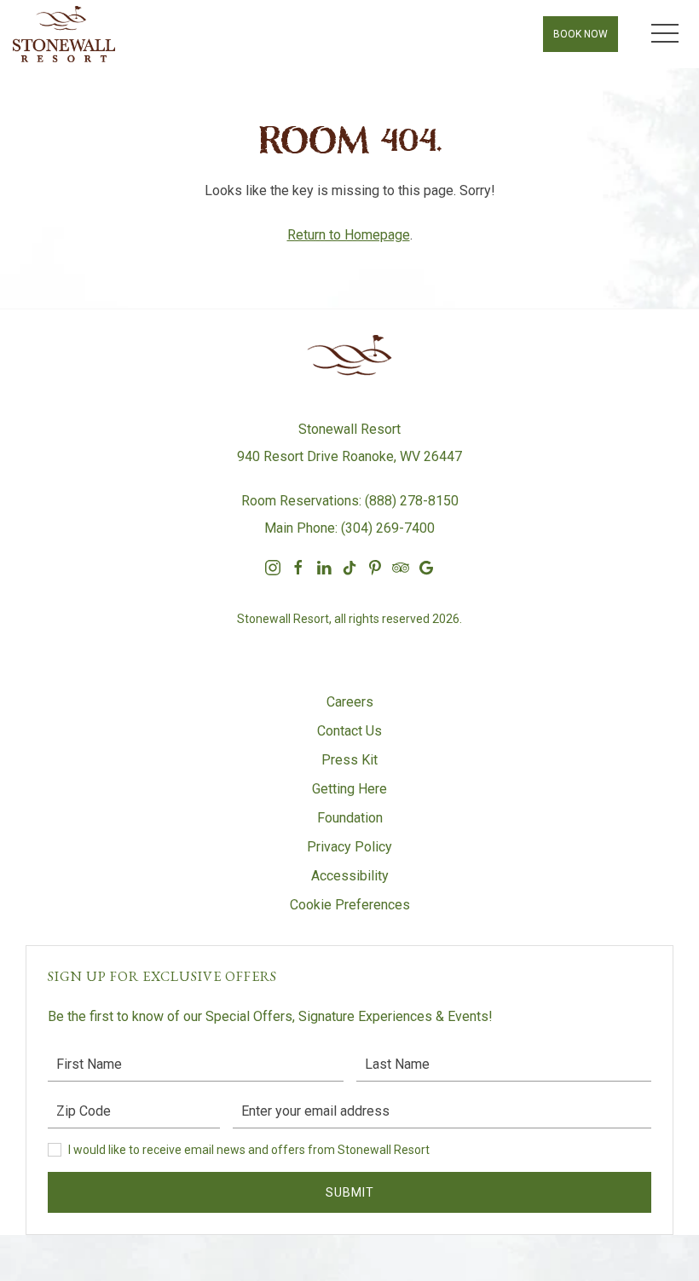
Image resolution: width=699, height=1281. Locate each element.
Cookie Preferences (350, 905)
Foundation (350, 818)
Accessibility (350, 876)
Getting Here (349, 789)
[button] (665, 34)
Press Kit (349, 760)
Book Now (580, 34)
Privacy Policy (349, 847)
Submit (350, 1192)
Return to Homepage (348, 235)
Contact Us (349, 731)
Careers (349, 702)
